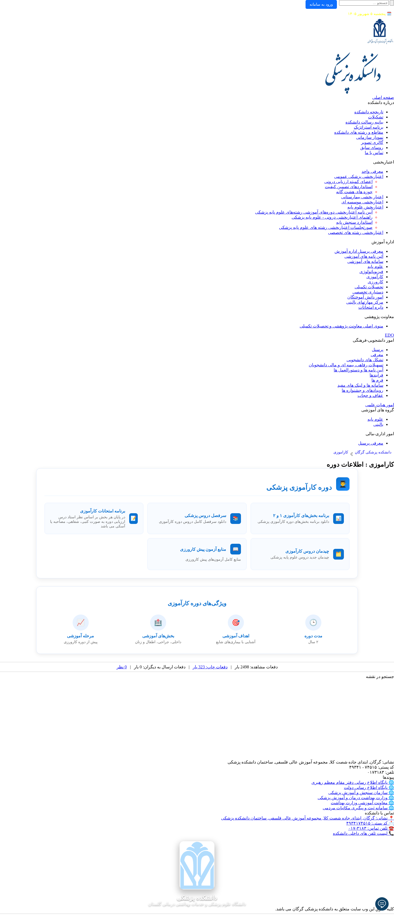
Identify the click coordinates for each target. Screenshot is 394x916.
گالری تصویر (372, 142)
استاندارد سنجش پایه (354, 222)
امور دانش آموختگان (365, 297)
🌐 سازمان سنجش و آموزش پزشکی (361, 792)
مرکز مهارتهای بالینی (364, 302)
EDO (389, 335)
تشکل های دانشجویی (365, 360)
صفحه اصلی (383, 97)
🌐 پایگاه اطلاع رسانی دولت (369, 787)
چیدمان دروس (316, 551)
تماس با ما (374, 152)
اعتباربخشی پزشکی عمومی (358, 176)
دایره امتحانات (370, 307)
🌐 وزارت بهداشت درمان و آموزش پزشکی (356, 797)
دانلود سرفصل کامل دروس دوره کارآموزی (192, 522)
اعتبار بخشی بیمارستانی (362, 197)
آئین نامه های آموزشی (363, 256)
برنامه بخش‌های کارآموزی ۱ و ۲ (301, 515)
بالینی (378, 424)
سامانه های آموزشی (365, 261)
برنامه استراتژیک (368, 127)
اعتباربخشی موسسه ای (362, 202)
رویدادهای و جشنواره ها (362, 390)
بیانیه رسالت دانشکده (364, 122)
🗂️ (338, 554)
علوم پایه (375, 266)
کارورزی (375, 282)
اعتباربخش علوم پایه (365, 207)
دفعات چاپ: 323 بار (210, 667)
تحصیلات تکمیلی (369, 287)
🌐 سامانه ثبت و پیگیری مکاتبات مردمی (358, 808)
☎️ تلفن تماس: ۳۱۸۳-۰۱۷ (371, 828)
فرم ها (377, 380)
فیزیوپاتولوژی (371, 271)
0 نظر (122, 667)
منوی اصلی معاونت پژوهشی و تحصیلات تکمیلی (341, 326)
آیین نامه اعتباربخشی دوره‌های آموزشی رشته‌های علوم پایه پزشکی (314, 212)
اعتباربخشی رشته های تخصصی (355, 232)
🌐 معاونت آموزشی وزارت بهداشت (362, 802)
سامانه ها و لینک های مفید (360, 385)
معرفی (377, 354)
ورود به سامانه (321, 4)
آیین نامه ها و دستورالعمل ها (358, 370)
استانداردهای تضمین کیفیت (349, 186)
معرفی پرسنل (370, 443)
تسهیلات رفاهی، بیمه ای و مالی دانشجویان (346, 365)
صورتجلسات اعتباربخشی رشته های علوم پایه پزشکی (326, 227)
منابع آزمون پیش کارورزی (203, 549)
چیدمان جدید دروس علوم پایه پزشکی (299, 557)
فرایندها (376, 375)
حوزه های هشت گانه (354, 191)
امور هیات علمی (379, 405)
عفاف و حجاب (370, 395)
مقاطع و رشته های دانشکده (358, 132)
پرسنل (377, 349)
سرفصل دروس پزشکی (205, 515)
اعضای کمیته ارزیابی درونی (348, 181)
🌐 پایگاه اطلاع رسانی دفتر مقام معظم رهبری (352, 782)
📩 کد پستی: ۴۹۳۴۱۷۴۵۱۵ (370, 823)
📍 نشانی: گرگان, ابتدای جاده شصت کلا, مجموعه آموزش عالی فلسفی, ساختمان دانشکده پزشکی (307, 818)
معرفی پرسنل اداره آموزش (358, 251)
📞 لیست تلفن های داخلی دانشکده (363, 833)
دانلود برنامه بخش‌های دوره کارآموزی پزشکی (293, 522)
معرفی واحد (372, 171)
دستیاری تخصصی (367, 292)
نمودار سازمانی (369, 137)
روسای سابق (371, 147)
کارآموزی (374, 276)
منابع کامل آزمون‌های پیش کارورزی (213, 559)
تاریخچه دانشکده (368, 112)
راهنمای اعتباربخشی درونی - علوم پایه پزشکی (332, 217)
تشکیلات (375, 117)
